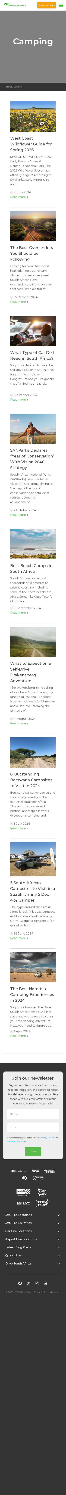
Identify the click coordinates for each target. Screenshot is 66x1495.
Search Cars (46, 5)
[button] (33, 1217)
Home (9, 87)
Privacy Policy (46, 1137)
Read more (18, 197)
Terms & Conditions (17, 1141)
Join (33, 1151)
